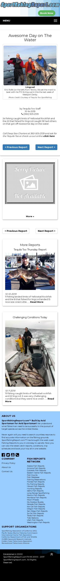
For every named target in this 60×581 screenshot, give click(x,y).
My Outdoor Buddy (35, 502)
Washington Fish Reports (38, 522)
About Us (6, 467)
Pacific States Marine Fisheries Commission (20, 533)
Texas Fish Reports (35, 515)
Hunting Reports (34, 488)
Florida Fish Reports (35, 482)
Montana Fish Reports (36, 497)
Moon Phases (33, 500)
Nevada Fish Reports (36, 504)
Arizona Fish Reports (36, 468)
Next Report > (46, 147)
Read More (36, 302)
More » (30, 216)
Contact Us (7, 471)
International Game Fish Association (17, 535)
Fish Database (33, 477)
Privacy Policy (8, 463)
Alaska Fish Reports (35, 466)
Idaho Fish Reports (35, 491)
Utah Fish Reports (35, 520)
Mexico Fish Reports (36, 495)
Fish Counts (32, 475)
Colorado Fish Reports (36, 470)
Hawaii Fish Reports (36, 486)
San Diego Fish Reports (37, 511)
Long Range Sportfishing (38, 493)
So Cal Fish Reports (35, 513)
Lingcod (30, 87)
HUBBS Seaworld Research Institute (16, 539)
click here (48, 136)
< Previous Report (16, 147)
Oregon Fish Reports (36, 509)
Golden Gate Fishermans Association (17, 541)
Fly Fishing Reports (35, 484)
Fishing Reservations (36, 479)
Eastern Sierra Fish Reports (39, 473)
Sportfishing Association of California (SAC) (19, 531)
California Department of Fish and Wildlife (19, 537)
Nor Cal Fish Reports (36, 506)
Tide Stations (32, 518)
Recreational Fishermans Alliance (16, 543)
